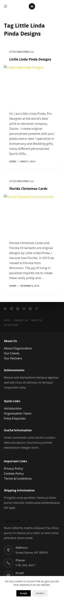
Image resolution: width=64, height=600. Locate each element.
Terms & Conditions (18, 478)
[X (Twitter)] (11, 308)
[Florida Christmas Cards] (32, 215)
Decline (40, 593)
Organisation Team (17, 413)
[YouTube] (30, 308)
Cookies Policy (14, 473)
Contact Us (21, 320)
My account (11, 325)
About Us (36, 320)
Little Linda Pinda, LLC (21, 51)
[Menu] (5, 6)
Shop (7, 320)
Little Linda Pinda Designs (30, 59)
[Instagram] (17, 308)
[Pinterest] (24, 308)
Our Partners (13, 358)
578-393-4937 (25, 565)
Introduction (13, 408)
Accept (23, 593)
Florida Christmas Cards (28, 188)
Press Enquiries (15, 418)
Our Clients (12, 353)
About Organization (18, 348)
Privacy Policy (13, 468)
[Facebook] (5, 308)
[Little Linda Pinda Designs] (32, 86)
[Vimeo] (36, 308)
